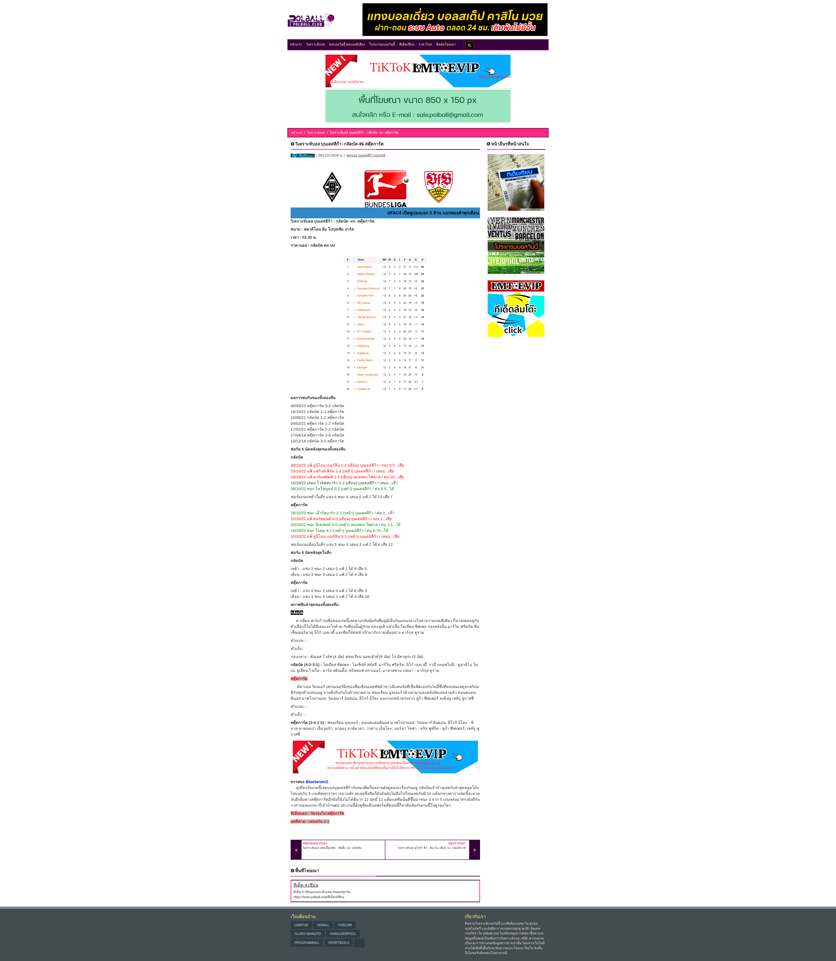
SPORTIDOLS (338, 942)
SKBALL (323, 925)
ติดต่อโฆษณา (446, 44)
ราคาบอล (299, 245)
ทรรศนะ (298, 782)
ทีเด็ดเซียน (406, 44)
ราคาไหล (425, 44)
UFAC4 (394, 213)
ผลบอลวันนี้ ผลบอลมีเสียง (347, 44)
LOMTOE (301, 925)
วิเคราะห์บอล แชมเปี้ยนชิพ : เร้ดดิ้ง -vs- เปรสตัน (332, 848)
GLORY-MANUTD (307, 934)
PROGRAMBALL (306, 942)
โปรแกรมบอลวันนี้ (382, 44)
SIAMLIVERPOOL (343, 934)
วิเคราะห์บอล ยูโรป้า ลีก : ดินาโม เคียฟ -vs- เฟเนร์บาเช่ (432, 848)
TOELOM (345, 925)
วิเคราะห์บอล (315, 44)
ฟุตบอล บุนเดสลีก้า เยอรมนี (365, 155)
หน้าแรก (296, 44)
